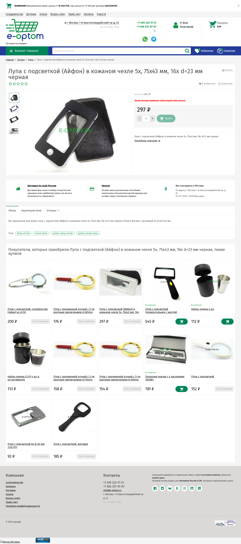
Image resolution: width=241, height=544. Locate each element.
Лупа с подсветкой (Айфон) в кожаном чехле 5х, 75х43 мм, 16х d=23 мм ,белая (119, 312)
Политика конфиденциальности (23, 506)
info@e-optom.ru (112, 490)
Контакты (89, 14)
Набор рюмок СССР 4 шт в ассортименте (23, 378)
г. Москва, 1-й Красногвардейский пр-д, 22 (93, 22)
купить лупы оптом (62, 233)
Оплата (43, 14)
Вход (185, 22)
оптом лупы (41, 233)
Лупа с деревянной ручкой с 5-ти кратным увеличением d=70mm (73, 378)
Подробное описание (145, 140)
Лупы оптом (23, 233)
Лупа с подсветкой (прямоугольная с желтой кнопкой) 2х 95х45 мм (161, 312)
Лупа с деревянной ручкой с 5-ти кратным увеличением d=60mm (119, 378)
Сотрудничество (14, 14)
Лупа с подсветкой (202, 376)
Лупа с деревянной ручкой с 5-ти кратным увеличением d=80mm (73, 311)
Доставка (31, 14)
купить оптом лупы (88, 233)
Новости (101, 14)
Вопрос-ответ (57, 14)
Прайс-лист (74, 14)
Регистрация (186, 26)
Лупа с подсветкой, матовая (70, 444)
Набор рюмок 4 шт (202, 309)
